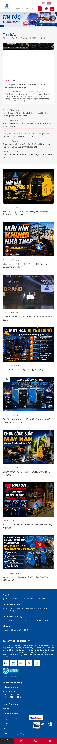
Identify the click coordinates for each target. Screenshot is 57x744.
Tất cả (5, 38)
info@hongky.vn (11, 687)
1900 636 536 (10, 691)
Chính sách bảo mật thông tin (15, 734)
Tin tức (15, 38)
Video (24, 38)
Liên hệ (5, 723)
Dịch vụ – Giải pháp (10, 714)
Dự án (43, 38)
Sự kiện (33, 38)
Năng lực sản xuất (10, 719)
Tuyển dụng (7, 728)
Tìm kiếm (40, 8)
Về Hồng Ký (7, 709)
